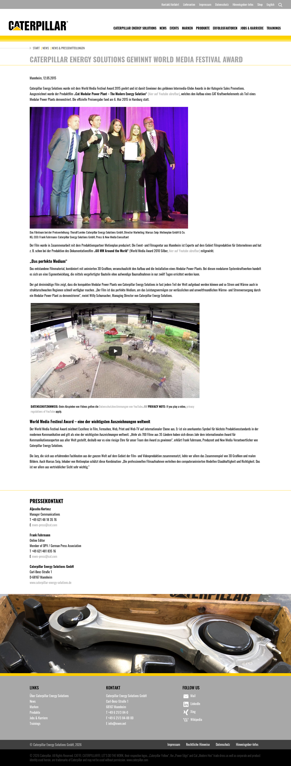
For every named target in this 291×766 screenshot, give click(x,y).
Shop (260, 4)
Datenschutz (222, 4)
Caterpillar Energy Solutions (134, 28)
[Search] (279, 4)
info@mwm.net (117, 723)
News (163, 28)
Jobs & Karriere (252, 28)
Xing (193, 711)
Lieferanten (189, 4)
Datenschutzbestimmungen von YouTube (121, 406)
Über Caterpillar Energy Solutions (49, 695)
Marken (187, 28)
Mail (193, 695)
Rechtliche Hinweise (198, 744)
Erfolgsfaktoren (225, 28)
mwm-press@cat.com (44, 525)
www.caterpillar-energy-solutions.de (50, 582)
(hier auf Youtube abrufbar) (164, 93)
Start (36, 48)
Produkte (203, 28)
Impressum (205, 4)
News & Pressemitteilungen (68, 48)
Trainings (274, 28)
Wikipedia (196, 719)
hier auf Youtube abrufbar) (184, 250)
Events (174, 28)
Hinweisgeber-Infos (243, 4)
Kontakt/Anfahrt (170, 4)
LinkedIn (195, 703)
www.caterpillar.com (137, 759)
